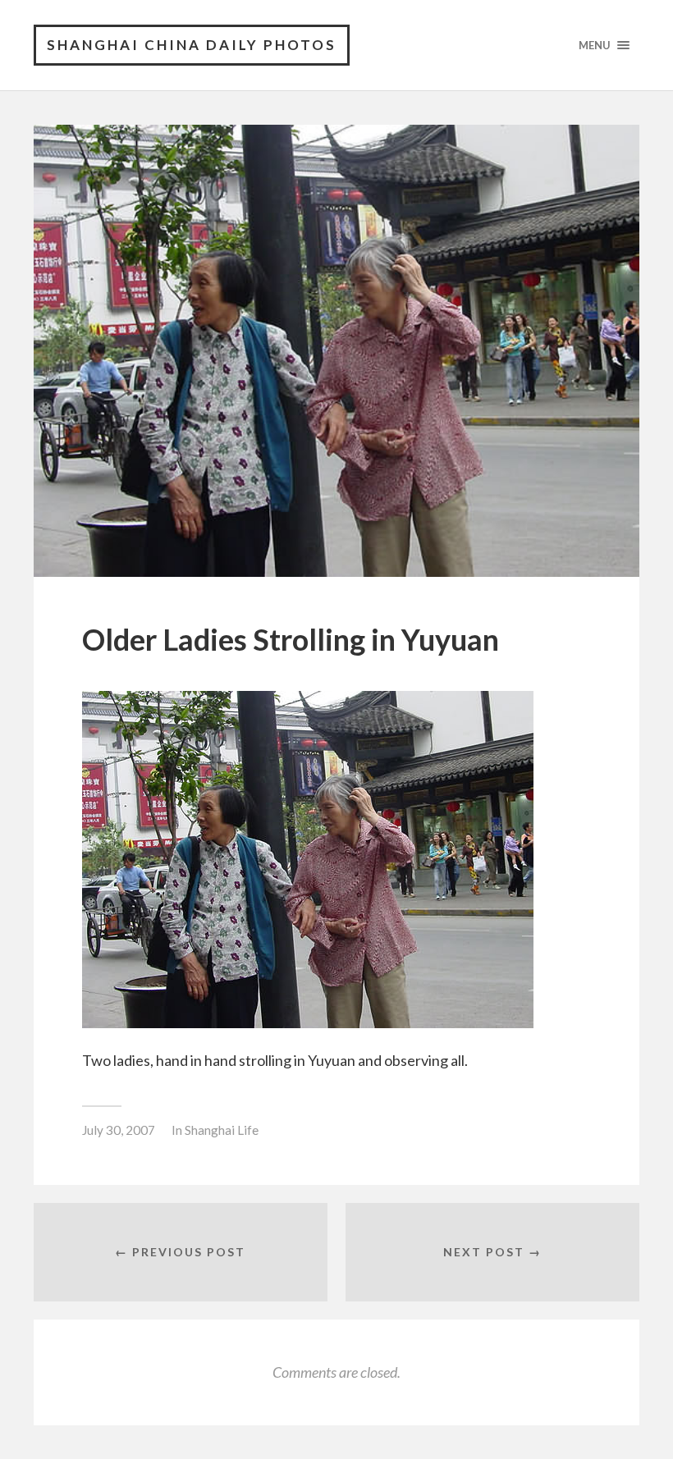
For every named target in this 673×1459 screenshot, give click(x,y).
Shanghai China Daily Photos (191, 44)
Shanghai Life (222, 1130)
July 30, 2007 (118, 1130)
